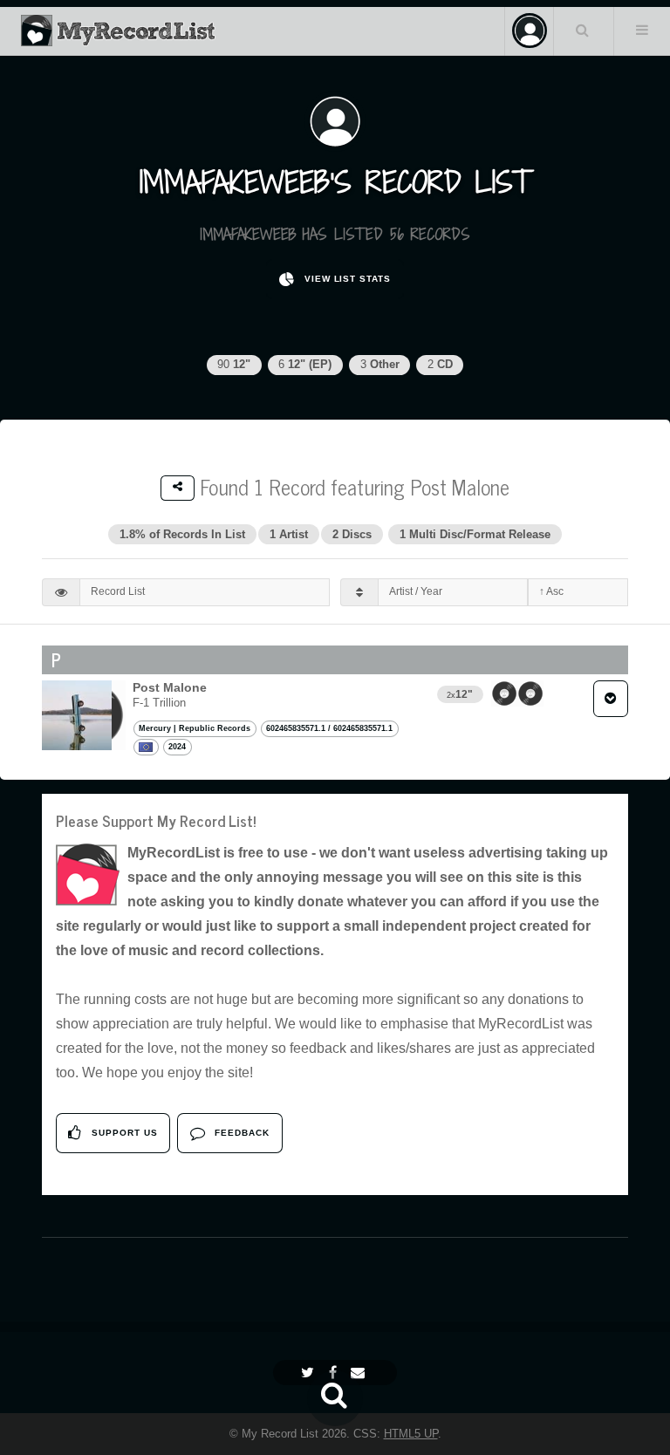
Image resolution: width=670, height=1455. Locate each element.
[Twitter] (309, 1372)
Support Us (123, 1132)
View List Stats (346, 278)
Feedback (240, 1132)
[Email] (360, 1372)
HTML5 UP (411, 1433)
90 (233, 364)
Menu (642, 29)
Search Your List (582, 29)
